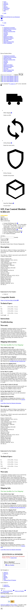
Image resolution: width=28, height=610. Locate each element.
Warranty (16, 244)
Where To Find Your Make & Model (9, 300)
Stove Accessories (7, 39)
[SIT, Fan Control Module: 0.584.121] (9, 76)
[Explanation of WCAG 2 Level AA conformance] (11, 602)
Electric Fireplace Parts (8, 41)
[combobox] (7, 75)
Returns (5, 576)
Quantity (16, 237)
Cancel (16, 74)
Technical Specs (10, 244)
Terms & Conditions (5, 604)
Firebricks (5, 34)
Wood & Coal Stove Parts (9, 31)
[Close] (2, 608)
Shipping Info (21, 244)
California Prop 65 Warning (9, 580)
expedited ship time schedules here (17, 361)
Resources (5, 4)
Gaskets (5, 35)
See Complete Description (9, 233)
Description (3, 244)
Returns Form (6, 586)
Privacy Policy (14, 604)
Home (4, 1)
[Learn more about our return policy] (11, 143)
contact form (13, 557)
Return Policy (6, 8)
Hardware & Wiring (7, 36)
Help (4, 575)
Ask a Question (10, 565)
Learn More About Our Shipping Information (11, 403)
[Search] (20, 74)
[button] (4, 215)
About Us (5, 3)
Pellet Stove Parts (7, 30)
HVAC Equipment (7, 43)
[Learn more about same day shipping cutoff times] (13, 203)
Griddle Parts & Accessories (9, 29)
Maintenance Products (8, 38)
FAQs (4, 5)
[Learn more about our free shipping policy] (11, 112)
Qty (4, 236)
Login (4, 13)
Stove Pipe (5, 40)
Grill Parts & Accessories (9, 27)
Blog (4, 10)
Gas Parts (5, 32)
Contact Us (6, 9)
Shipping (5, 7)
